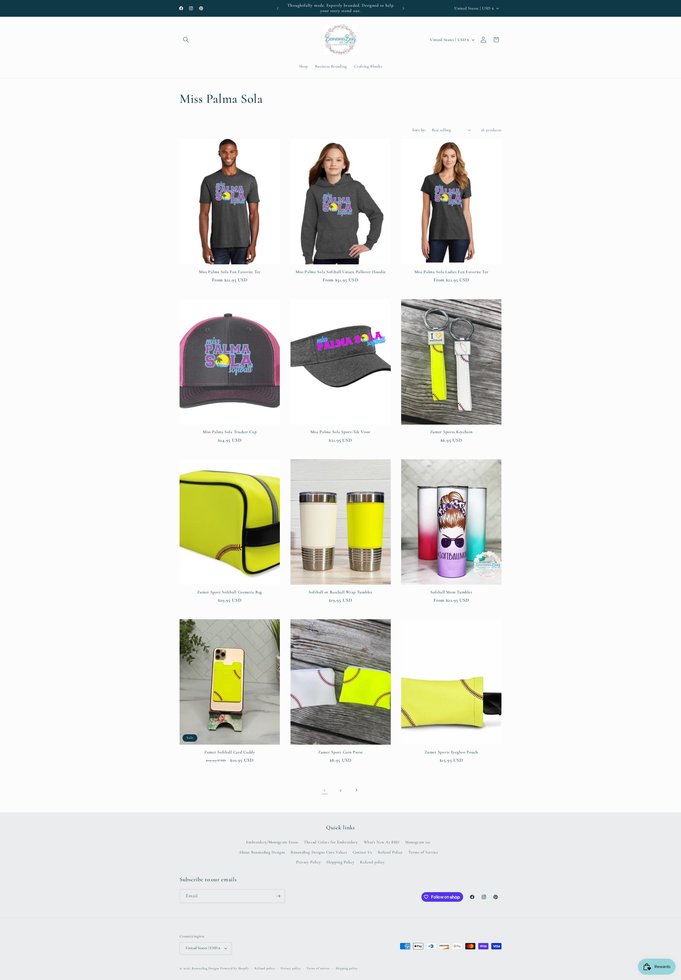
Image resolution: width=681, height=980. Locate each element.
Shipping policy (347, 968)
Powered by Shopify (234, 968)
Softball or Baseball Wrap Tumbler (340, 592)
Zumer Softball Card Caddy (229, 752)
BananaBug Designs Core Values (319, 852)
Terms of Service (423, 852)
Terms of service (318, 968)
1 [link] (325, 790)
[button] (186, 39)
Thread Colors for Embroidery (331, 842)
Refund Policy (390, 852)
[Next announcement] (403, 8)
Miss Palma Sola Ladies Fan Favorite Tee (451, 271)
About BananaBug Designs (262, 852)
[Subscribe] (278, 896)
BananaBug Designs (205, 968)
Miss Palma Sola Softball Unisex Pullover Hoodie (341, 271)
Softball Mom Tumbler (451, 592)
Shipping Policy (340, 862)
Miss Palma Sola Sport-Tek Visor (340, 431)
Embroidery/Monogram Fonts (272, 842)
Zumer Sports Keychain (451, 431)
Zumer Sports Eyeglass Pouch (451, 752)
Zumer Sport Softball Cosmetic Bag (229, 592)
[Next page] (356, 790)
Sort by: (419, 130)
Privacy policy (291, 968)
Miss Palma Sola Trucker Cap (229, 431)
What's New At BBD (382, 842)
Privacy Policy (308, 862)
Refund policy (372, 862)
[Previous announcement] (278, 8)
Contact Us (362, 852)
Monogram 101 (417, 842)
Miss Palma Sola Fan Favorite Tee (229, 271)
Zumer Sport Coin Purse (340, 752)
